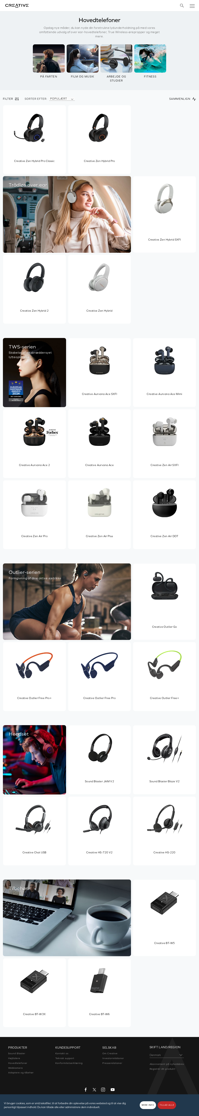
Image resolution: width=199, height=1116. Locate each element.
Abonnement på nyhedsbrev (167, 1064)
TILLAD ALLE (167, 1105)
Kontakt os (62, 1053)
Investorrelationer (113, 1058)
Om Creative (110, 1053)
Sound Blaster (16, 1053)
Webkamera (15, 1068)
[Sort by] (72, 99)
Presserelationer (112, 1063)
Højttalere (14, 1058)
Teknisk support (64, 1058)
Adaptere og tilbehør (21, 1072)
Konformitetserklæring (69, 1063)
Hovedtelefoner (17, 1063)
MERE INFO (148, 1105)
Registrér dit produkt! (162, 1069)
